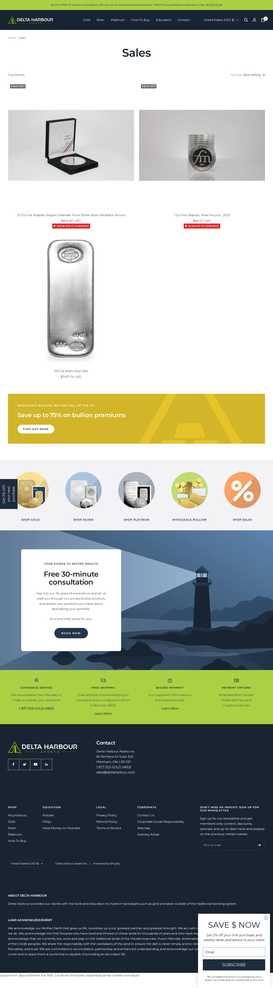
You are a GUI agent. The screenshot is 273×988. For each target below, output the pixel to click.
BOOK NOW (214, 4)
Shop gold (30, 519)
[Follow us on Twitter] (24, 764)
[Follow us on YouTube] (35, 764)
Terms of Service (108, 828)
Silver (101, 20)
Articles (48, 815)
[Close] (266, 917)
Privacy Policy (106, 815)
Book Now (71, 633)
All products (17, 815)
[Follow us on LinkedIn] (46, 764)
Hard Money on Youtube (61, 828)
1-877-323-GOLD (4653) (113, 767)
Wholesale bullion (189, 519)
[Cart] (263, 20)
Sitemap (143, 828)
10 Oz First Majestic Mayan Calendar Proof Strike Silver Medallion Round (71, 215)
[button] (9, 494)
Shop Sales (242, 519)
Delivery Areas (148, 834)
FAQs (47, 822)
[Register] (259, 845)
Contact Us (145, 815)
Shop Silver (83, 519)
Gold (86, 20)
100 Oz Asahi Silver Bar (71, 371)
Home (12, 37)
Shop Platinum (136, 519)
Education (163, 20)
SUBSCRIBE (234, 964)
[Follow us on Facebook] (13, 764)
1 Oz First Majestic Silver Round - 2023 (202, 215)
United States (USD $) (219, 20)
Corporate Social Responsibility (160, 822)
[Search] (246, 20)
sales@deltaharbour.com (115, 772)
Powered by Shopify (106, 863)
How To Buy (140, 20)
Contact (184, 20)
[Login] (254, 20)
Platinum (118, 20)
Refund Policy (106, 822)
